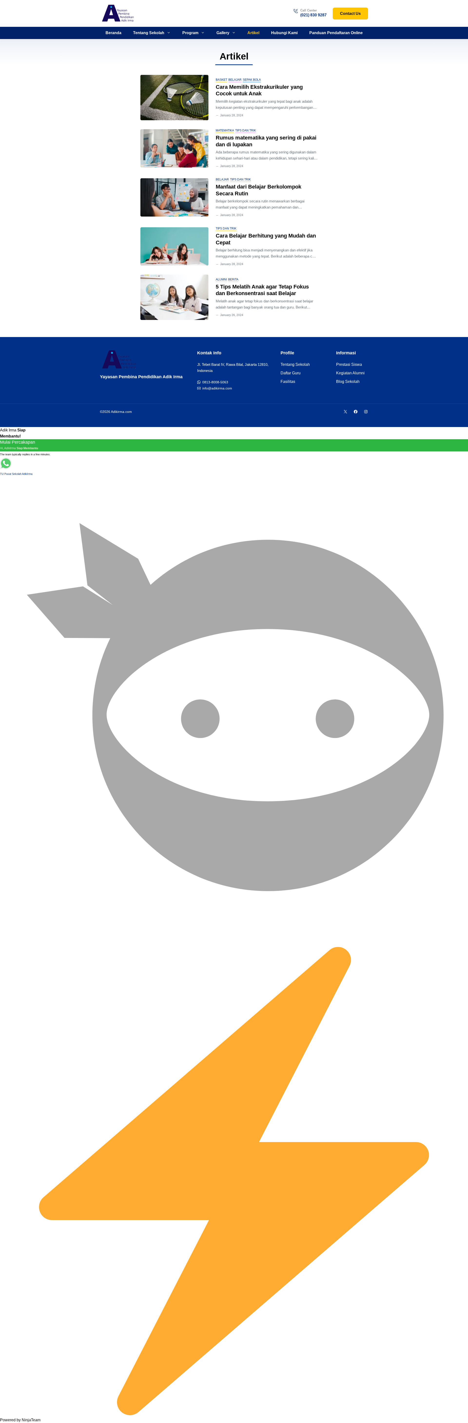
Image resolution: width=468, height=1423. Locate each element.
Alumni (221, 279)
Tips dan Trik (245, 130)
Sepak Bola (252, 79)
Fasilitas (288, 381)
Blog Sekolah (348, 381)
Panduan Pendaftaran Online (336, 33)
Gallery (222, 33)
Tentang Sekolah (148, 33)
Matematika (225, 130)
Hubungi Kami (284, 33)
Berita (233, 279)
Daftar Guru (291, 373)
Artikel (253, 33)
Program (190, 33)
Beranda (113, 33)
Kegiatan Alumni (350, 373)
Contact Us (350, 13)
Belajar (235, 79)
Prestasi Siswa (349, 364)
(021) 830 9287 (313, 15)
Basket (221, 79)
